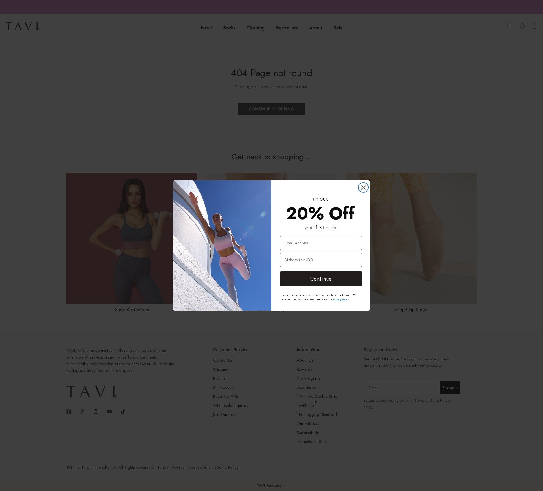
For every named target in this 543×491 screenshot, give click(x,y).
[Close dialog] (363, 187)
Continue (321, 279)
